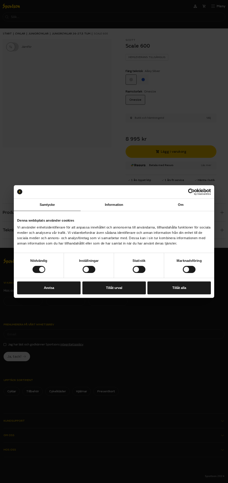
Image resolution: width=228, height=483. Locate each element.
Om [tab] (180, 204)
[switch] (89, 269)
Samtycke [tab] (47, 204)
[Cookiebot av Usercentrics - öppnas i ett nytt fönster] (191, 191)
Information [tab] (114, 204)
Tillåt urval (114, 288)
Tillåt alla (179, 288)
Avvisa (49, 288)
